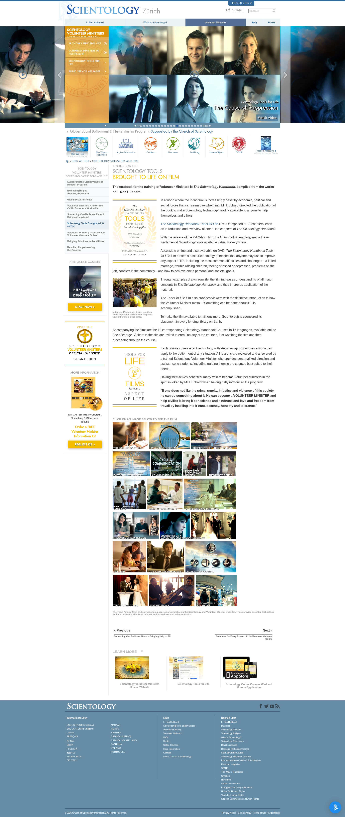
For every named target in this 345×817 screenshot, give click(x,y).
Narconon (173, 152)
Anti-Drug (194, 152)
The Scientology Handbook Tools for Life (189, 224)
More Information (171, 749)
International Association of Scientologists (241, 760)
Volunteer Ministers (216, 22)
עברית (70, 740)
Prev (139, 126)
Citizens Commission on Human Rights (240, 799)
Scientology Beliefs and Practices (179, 726)
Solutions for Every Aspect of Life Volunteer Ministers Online (86, 234)
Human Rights (217, 152)
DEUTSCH (72, 760)
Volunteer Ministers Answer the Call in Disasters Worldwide (85, 207)
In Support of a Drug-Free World (236, 787)
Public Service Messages (84, 71)
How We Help (77, 154)
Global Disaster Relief (79, 199)
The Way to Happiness (101, 153)
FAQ (254, 22)
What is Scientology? (155, 22)
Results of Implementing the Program (81, 249)
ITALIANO (116, 748)
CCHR (239, 152)
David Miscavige (229, 745)
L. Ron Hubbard (95, 22)
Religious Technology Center (235, 749)
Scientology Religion (231, 733)
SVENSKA (116, 732)
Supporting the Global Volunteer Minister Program (85, 183)
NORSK (115, 729)
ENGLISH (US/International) (80, 725)
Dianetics (225, 726)
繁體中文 (71, 753)
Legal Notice (274, 813)
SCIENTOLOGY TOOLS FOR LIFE (84, 62)
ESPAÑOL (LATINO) (121, 736)
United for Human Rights (233, 791)
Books (272, 22)
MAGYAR (115, 725)
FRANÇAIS (72, 736)
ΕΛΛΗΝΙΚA (116, 744)
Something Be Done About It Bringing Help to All (85, 216)
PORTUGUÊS (118, 752)
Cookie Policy (244, 813)
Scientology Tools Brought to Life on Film (85, 225)
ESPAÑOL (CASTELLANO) (124, 740)
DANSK (70, 732)
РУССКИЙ (72, 749)
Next (205, 126)
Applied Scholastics (125, 152)
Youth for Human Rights (232, 795)
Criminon (151, 152)
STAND (224, 768)
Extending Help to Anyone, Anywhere (78, 192)
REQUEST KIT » (85, 444)
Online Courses (170, 745)
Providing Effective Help (85, 43)
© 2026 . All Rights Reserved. (96, 813)
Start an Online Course (232, 753)
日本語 (70, 745)
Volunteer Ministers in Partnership (84, 52)
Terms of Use (259, 813)
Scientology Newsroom (232, 741)
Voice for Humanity (172, 729)
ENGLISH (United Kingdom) (80, 729)
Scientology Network (231, 729)
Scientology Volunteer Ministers (236, 756)
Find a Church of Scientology (177, 756)
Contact (167, 753)
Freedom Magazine (266, 152)
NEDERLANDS (74, 756)
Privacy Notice (229, 813)
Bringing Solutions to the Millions (85, 241)
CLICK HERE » (84, 359)
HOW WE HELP (81, 161)
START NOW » (85, 307)
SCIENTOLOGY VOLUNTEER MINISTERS (115, 161)
